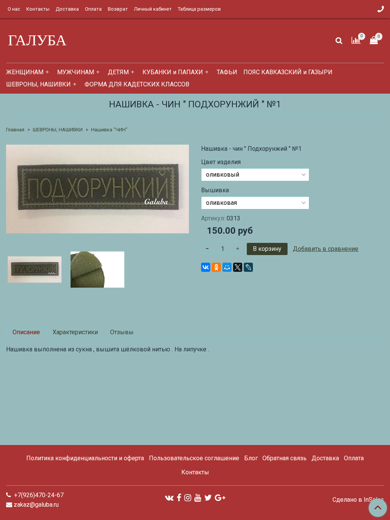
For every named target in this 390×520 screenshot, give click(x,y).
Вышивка (215, 190)
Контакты (38, 9)
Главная (15, 129)
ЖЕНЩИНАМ (24, 72)
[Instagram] (187, 497)
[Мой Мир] (227, 267)
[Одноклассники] (216, 267)
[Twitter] (208, 497)
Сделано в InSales (358, 500)
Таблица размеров (199, 9)
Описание (26, 332)
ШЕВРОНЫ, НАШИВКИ (38, 84)
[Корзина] (374, 41)
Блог (251, 458)
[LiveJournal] (248, 267)
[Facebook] (179, 497)
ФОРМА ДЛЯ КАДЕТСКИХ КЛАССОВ (137, 84)
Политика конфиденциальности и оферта (85, 458)
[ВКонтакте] (205, 267)
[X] (237, 267)
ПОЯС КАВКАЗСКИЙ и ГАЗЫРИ (287, 72)
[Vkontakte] (169, 497)
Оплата (93, 9)
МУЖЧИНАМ (75, 72)
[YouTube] (197, 497)
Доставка (67, 9)
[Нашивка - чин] (97, 188)
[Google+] (220, 497)
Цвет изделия (221, 162)
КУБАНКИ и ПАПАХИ (172, 72)
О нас (14, 9)
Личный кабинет (153, 9)
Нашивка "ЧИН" (109, 129)
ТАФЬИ (227, 72)
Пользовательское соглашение (194, 458)
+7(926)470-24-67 (38, 495)
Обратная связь (284, 458)
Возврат (118, 9)
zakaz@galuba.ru (36, 504)
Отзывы (122, 332)
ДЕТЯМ (118, 72)
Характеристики (75, 332)
